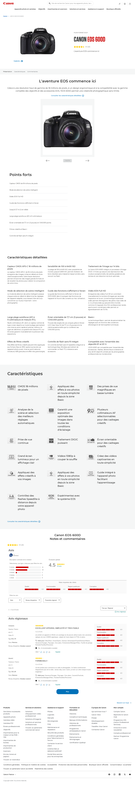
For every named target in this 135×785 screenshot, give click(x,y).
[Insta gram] (114, 774)
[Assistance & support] (105, 9)
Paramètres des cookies (44, 769)
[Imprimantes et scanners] (68, 9)
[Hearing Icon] (119, 3)
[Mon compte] (124, 3)
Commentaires (32, 71)
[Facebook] (109, 774)
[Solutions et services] (86, 9)
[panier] (130, 3)
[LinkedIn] (119, 774)
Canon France (8, 774)
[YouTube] (130, 774)
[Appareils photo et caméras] (36, 9)
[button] (48, 161)
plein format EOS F (81, 32)
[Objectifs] (46, 9)
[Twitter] (125, 774)
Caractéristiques (19, 71)
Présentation (7, 71)
